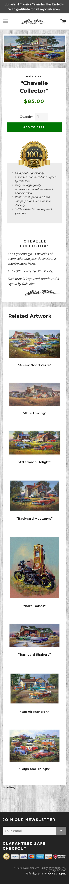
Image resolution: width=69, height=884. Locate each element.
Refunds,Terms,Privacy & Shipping (45, 873)
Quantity (26, 116)
